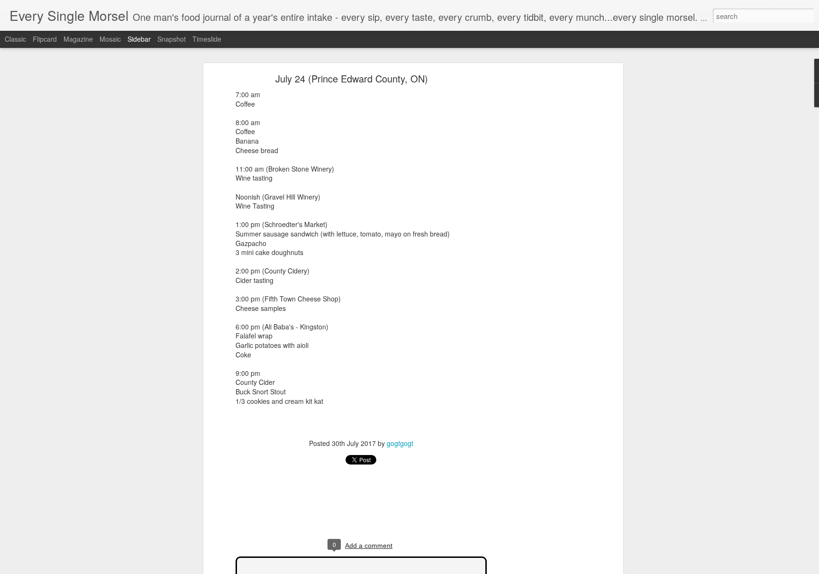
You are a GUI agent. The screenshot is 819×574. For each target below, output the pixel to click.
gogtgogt (400, 443)
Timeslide (206, 39)
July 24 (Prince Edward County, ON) (351, 78)
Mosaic (110, 39)
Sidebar (139, 39)
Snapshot (171, 39)
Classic (15, 39)
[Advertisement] (538, 225)
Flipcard (45, 39)
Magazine (78, 39)
